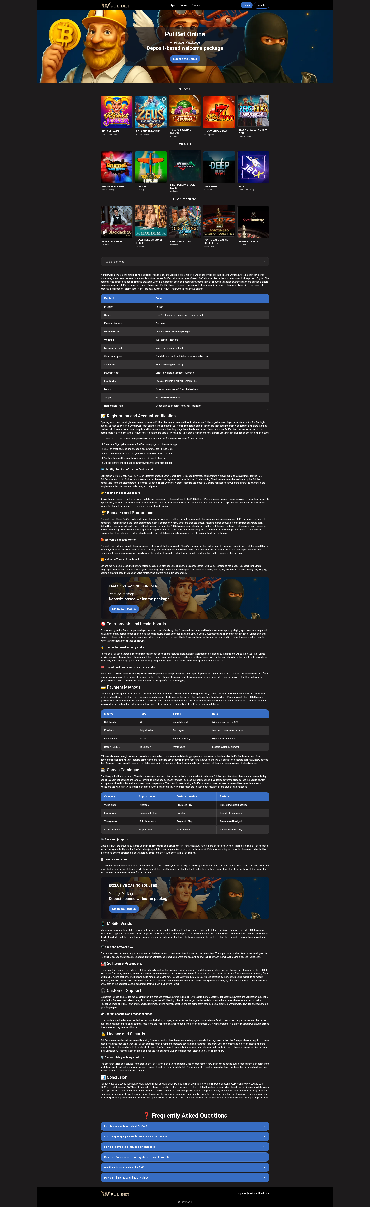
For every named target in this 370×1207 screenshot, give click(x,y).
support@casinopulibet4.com (253, 1193)
